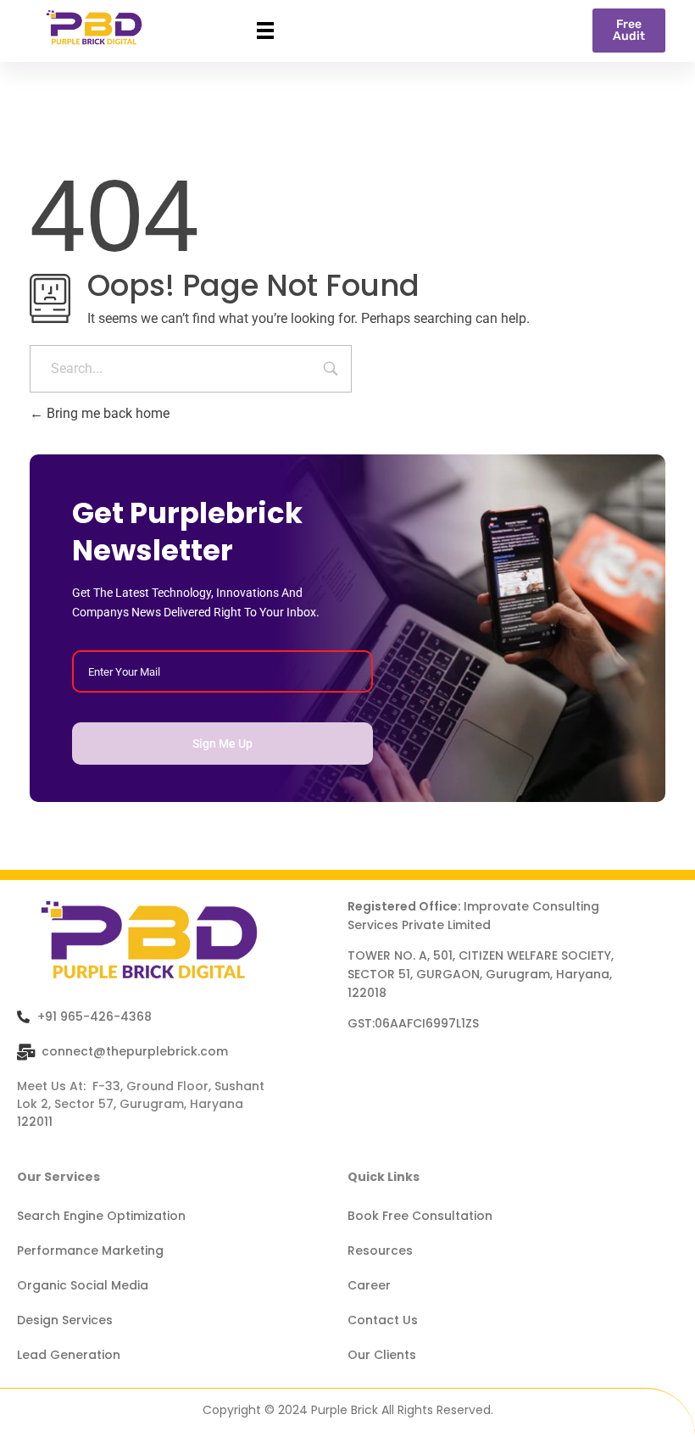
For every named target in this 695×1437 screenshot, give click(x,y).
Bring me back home (106, 413)
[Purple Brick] (94, 27)
